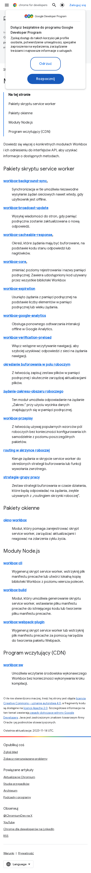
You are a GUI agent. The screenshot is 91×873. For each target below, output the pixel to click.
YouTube (9, 822)
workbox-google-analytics (24, 316)
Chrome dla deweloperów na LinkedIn (28, 829)
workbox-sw (13, 665)
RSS (5, 836)
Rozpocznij (45, 79)
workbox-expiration (19, 289)
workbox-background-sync (25, 181)
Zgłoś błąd (10, 752)
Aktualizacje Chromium (19, 777)
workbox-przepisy (18, 418)
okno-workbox (15, 520)
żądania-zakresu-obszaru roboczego (33, 391)
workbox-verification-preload (27, 337)
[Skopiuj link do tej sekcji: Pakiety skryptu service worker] (78, 169)
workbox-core (14, 262)
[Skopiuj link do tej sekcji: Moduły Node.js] (44, 551)
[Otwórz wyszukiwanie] (54, 5)
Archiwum (10, 790)
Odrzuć (45, 64)
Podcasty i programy (17, 797)
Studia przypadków (16, 784)
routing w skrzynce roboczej (26, 450)
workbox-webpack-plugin (23, 622)
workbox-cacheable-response (27, 235)
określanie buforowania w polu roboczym (36, 364)
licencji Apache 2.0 (35, 708)
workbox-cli (12, 563)
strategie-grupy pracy (21, 477)
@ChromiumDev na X (17, 815)
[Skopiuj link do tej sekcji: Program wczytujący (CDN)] (70, 653)
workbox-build (14, 590)
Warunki (8, 853)
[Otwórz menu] (7, 5)
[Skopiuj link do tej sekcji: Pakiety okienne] (44, 508)
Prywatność (26, 853)
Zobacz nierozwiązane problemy (25, 759)
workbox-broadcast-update (25, 208)
